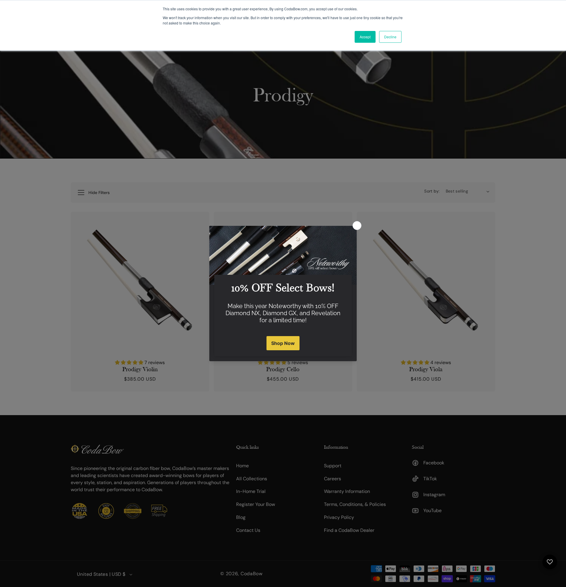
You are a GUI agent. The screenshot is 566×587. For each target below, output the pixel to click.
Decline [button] (390, 36)
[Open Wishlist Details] (549, 562)
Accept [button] (365, 36)
